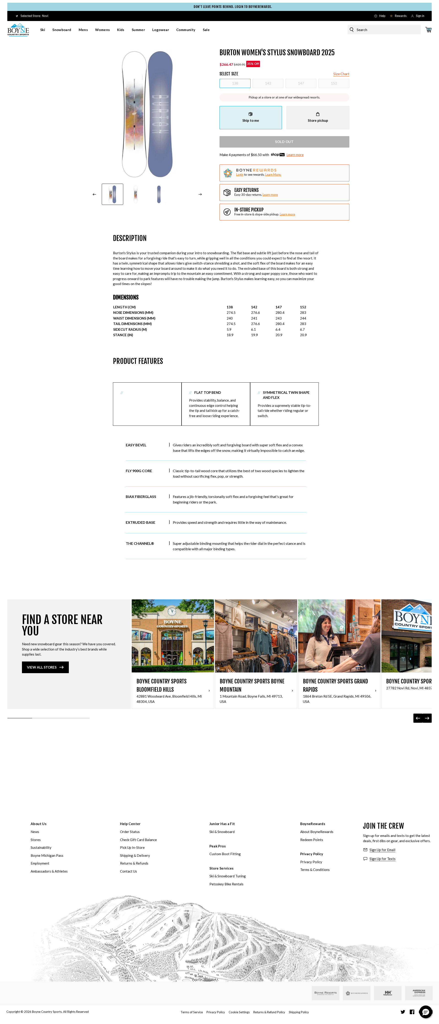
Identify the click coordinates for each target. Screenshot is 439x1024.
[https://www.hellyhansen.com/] (388, 993)
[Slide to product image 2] (136, 194)
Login (239, 174)
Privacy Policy (311, 854)
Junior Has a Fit (222, 824)
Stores (36, 840)
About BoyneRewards (316, 832)
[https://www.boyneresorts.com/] (326, 993)
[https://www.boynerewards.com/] (357, 993)
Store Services (221, 868)
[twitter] (403, 1012)
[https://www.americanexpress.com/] (419, 993)
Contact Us (128, 871)
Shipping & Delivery (135, 855)
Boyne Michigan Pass (47, 855)
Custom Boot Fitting (225, 854)
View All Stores (41, 667)
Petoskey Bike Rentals (226, 884)
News (35, 832)
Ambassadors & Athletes (49, 871)
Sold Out (284, 142)
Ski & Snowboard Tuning (227, 876)
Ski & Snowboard (222, 832)
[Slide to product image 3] (159, 194)
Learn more (295, 155)
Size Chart (341, 73)
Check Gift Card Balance (138, 840)
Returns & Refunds (134, 863)
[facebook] (412, 1012)
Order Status (130, 832)
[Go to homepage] (18, 30)
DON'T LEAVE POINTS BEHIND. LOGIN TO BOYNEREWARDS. (219, 7)
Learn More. (273, 174)
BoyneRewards (312, 824)
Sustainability (41, 847)
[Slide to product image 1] (112, 194)
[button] (425, 1011)
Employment (40, 863)
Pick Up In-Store (132, 847)
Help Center (130, 824)
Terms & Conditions (315, 870)
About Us (38, 824)
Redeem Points (311, 840)
